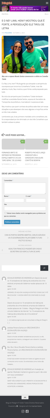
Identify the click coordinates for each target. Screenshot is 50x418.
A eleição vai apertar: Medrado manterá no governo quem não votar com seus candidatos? (27, 372)
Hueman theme (37, 406)
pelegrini (8, 33)
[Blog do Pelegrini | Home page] (9, 3)
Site (5, 204)
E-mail (29, 196)
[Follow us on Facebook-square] (27, 411)
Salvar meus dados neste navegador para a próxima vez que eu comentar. (25, 214)
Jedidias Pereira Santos (15, 328)
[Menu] (47, 3)
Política (5, 14)
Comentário (8, 180)
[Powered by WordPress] (17, 406)
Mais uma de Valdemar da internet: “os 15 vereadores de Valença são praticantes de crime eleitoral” (27, 311)
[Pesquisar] (44, 268)
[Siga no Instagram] (23, 411)
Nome (6, 196)
